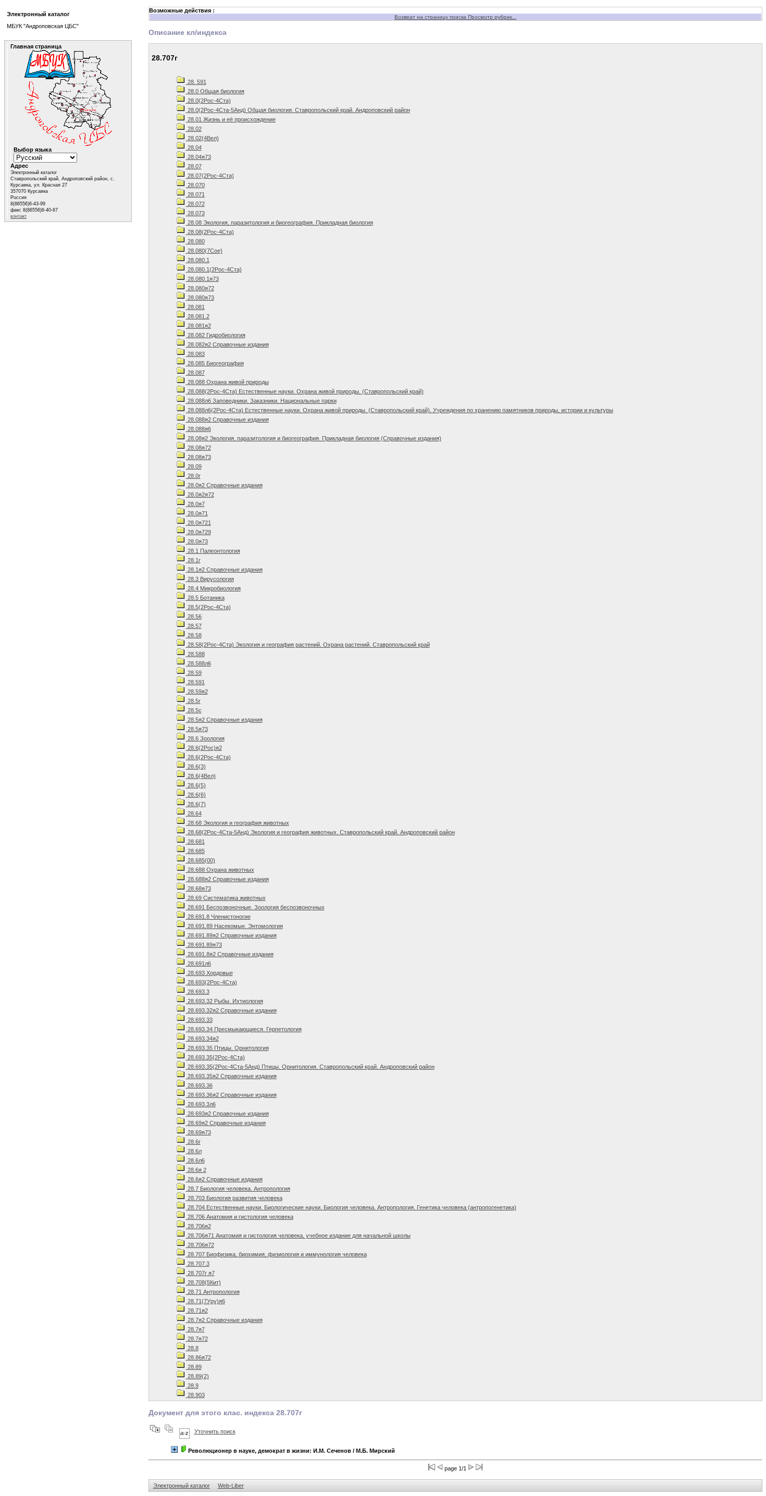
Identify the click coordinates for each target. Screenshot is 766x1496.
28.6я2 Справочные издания (224, 1179)
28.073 (195, 213)
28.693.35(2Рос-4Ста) (215, 1057)
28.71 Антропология (213, 1292)
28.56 (194, 616)
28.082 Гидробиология (215, 335)
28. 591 (196, 82)
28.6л (194, 1151)
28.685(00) (200, 860)
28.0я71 (197, 513)
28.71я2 (197, 1310)
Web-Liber (231, 1485)
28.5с (194, 710)
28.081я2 (198, 326)
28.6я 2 (196, 1170)
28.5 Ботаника (205, 598)
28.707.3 (197, 1263)
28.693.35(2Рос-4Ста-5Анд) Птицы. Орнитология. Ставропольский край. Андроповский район (310, 1067)
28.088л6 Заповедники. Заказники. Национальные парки (261, 401)
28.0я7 (195, 504)
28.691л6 (198, 963)
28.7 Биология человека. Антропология (238, 1188)
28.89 (194, 1367)
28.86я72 (198, 1357)
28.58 (194, 635)
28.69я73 (198, 1132)
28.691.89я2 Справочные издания (231, 935)
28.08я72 (198, 447)
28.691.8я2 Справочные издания (230, 954)
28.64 (194, 813)
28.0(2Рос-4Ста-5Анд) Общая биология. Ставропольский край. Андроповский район (298, 110)
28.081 (195, 307)
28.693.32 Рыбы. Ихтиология (224, 1001)
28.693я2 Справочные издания (227, 1113)
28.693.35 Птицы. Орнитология (227, 1048)
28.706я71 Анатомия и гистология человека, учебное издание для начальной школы (298, 1235)
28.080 (195, 241)
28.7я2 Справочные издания (224, 1320)
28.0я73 (197, 541)
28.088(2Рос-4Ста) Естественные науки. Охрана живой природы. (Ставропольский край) (305, 391)
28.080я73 (200, 297)
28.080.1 (197, 260)
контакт (18, 216)
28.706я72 (200, 1245)
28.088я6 (198, 429)
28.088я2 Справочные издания (227, 419)
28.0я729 (198, 532)
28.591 (195, 682)
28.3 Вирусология (210, 579)
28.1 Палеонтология (213, 551)
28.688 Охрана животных (220, 870)
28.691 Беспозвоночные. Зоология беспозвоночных (255, 907)
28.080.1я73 (202, 279)
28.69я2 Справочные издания (226, 1123)
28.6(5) (196, 785)
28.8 (192, 1348)
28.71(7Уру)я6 (205, 1301)
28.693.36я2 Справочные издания (231, 1095)
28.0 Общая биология (215, 91)
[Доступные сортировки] (184, 1431)
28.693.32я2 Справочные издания (231, 1010)
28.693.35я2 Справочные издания (231, 1076)
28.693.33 (199, 1020)
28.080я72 (200, 288)
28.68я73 (198, 888)
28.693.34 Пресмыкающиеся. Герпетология (244, 1029)
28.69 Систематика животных (226, 898)
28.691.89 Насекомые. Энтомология (234, 926)
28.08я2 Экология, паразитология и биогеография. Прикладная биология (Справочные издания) (313, 438)
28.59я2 (197, 691)
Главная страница (35, 46)
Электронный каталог (181, 1485)
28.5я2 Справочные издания (224, 719)
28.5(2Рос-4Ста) (208, 607)
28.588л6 (198, 663)
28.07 (194, 166)
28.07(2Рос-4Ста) (210, 175)
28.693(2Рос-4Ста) (211, 982)
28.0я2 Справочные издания (224, 485)
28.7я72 (197, 1339)
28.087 (195, 372)
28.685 (195, 851)
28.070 (195, 185)
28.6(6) (196, 795)
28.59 (194, 673)
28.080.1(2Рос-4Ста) (214, 269)
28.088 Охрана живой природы (227, 382)
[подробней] (174, 1449)
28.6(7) (196, 804)
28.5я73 (197, 729)
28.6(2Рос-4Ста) (208, 757)
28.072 (195, 204)
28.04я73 (198, 157)
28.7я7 (195, 1329)
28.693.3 (197, 991)
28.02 (194, 129)
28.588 (195, 654)
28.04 (194, 147)
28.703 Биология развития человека (234, 1198)
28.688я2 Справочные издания (227, 879)
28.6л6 (195, 1160)
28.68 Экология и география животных (237, 823)
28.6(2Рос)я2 (204, 748)
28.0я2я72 (200, 494)
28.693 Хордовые (209, 973)
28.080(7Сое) (204, 251)
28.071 (195, 194)
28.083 (195, 354)
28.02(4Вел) (202, 138)
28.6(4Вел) (201, 776)
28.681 (195, 841)
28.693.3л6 (201, 1104)
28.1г (193, 560)
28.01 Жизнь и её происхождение (231, 119)
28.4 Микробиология (213, 588)
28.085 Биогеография (215, 363)
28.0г (193, 476)
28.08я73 (198, 457)
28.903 (195, 1395)
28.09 (194, 466)
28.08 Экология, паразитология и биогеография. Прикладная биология (279, 222)
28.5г (193, 701)
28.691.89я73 (204, 945)
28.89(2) (197, 1376)
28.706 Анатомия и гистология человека (239, 1217)
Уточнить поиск (215, 1431)
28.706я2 (198, 1226)
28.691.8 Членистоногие (218, 916)
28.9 (192, 1385)
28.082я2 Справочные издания (227, 344)
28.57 (194, 626)
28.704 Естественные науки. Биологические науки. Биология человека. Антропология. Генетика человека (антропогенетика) (351, 1207)
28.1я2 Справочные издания (224, 569)
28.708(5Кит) (203, 1282)
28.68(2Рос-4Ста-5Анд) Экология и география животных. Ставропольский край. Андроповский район (320, 832)
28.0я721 (198, 523)
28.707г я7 (200, 1273)
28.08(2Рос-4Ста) (210, 232)
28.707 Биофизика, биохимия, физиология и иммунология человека (276, 1254)
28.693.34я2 (202, 1038)
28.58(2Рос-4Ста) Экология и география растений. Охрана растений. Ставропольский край (308, 644)
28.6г (193, 1142)
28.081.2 (197, 316)
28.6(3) (196, 766)
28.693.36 (199, 1085)
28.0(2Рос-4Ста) (208, 100)
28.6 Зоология (205, 738)
